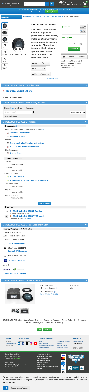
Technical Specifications (18, 91)
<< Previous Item (69, 23)
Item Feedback (44, 203)
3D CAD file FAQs (26, 218)
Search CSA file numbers (18, 251)
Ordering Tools (51, 11)
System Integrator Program (46, 345)
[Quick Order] (71, 9)
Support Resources (41, 74)
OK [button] (5, 388)
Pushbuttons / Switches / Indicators (37, 16)
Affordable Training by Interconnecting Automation (20, 365)
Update (73, 49)
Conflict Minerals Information (14, 274)
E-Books (39, 368)
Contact (58, 9)
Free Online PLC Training (12, 367)
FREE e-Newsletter (42, 358)
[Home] (19, 9)
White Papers (41, 364)
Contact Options (78, 341)
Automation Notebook (43, 360)
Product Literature (42, 362)
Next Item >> (80, 23)
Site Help (59, 343)
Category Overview (41, 63)
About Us (41, 341)
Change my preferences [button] (19, 388)
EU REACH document (17, 260)
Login (65, 2)
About (52, 9)
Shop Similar (39, 69)
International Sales (44, 347)
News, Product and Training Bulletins (47, 366)
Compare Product (19, 55)
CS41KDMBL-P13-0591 (49, 294)
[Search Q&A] (33, 111)
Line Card (65, 9)
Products (34, 11)
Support (41, 11)
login (12, 108)
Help (42, 129)
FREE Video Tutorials (11, 369)
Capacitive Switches (57, 16)
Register (71, 2)
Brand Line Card (43, 343)
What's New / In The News (44, 356)
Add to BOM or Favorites (75, 57)
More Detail (65, 40)
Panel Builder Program (63, 341)
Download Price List (62, 347)
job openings (17, 358)
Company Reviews (62, 345)
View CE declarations (16, 244)
